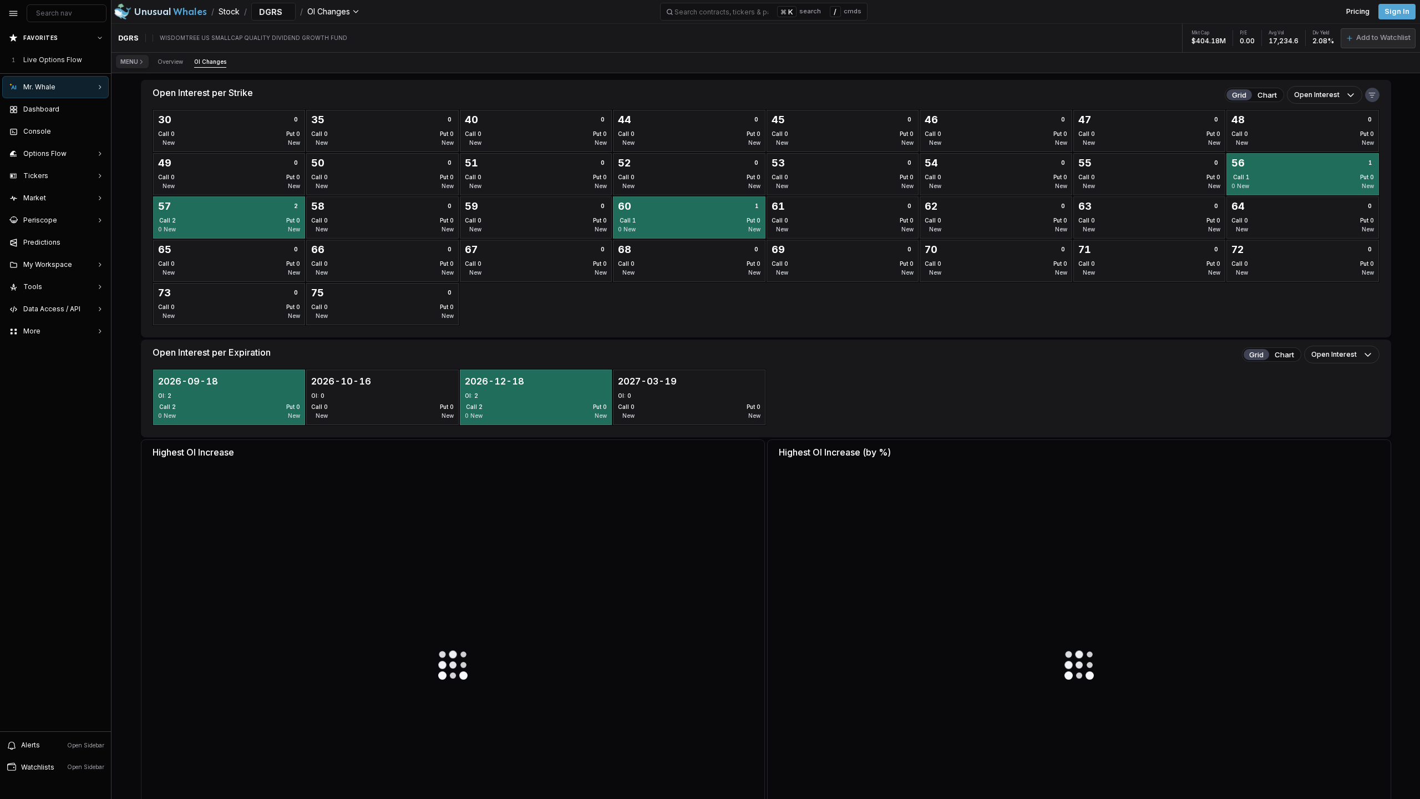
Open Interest (1317, 94)
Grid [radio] (1239, 94)
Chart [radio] (1267, 94)
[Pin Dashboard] (97, 109)
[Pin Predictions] (97, 242)
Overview (170, 61)
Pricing (1358, 11)
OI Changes (210, 61)
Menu (129, 61)
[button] (1378, 38)
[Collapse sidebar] (13, 13)
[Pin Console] (97, 131)
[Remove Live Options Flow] (101, 60)
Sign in (1396, 11)
